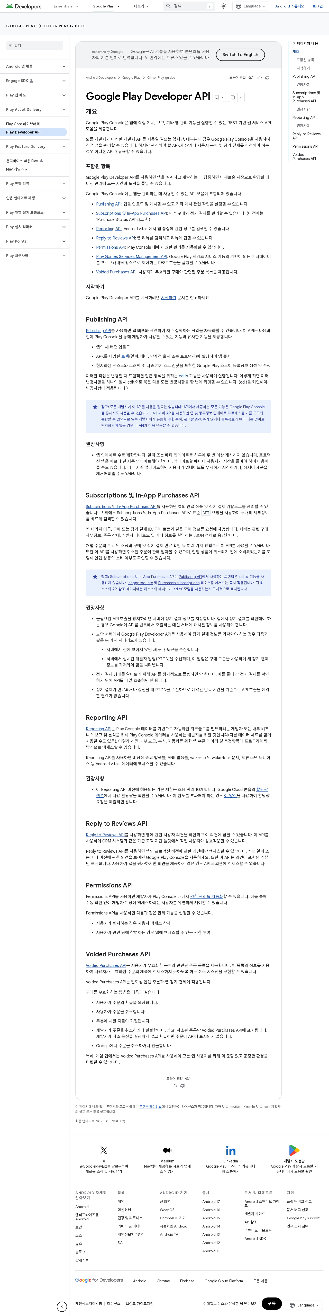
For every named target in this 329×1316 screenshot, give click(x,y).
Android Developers (101, 77)
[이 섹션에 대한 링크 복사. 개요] (102, 112)
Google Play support (303, 1218)
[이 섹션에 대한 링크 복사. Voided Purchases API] (155, 955)
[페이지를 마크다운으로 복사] (232, 97)
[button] (30, 66)
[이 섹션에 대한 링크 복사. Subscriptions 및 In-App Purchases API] (205, 496)
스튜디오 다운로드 (258, 1230)
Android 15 (211, 1218)
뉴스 (78, 1243)
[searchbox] (34, 45)
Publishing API (108, 204)
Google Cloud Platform (224, 1281)
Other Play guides (65, 26)
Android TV (169, 1234)
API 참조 (250, 1222)
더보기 (139, 6)
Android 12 (211, 1242)
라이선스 (114, 1304)
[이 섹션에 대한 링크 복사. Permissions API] (138, 886)
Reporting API (109, 229)
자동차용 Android (173, 1226)
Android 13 (211, 1234)
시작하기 (168, 297)
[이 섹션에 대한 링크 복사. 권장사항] (109, 445)
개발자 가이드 (254, 1214)
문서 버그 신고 (297, 1209)
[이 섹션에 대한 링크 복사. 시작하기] (109, 287)
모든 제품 (260, 1281)
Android (82, 1206)
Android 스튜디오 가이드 (261, 1203)
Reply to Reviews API (115, 238)
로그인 (318, 6)
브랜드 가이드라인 (139, 1304)
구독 (272, 1303)
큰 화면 (165, 1201)
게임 (121, 1201)
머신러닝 (124, 1209)
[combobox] (189, 6)
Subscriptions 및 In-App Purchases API (131, 213)
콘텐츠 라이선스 (150, 1107)
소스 (78, 1235)
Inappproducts (140, 583)
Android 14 (211, 1226)
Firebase (187, 1281)
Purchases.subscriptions (178, 583)
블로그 (80, 1252)
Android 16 (211, 1209)
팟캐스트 (82, 1260)
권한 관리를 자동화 (206, 896)
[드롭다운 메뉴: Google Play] (121, 6)
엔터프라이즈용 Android (87, 1217)
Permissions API (110, 247)
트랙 (125, 356)
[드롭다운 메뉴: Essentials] (79, 6)
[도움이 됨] (259, 78)
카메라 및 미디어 (130, 1226)
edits (183, 376)
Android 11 (211, 1251)
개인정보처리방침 (131, 1234)
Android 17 (211, 1201)
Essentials (63, 6)
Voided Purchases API (116, 272)
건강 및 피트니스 (130, 1218)
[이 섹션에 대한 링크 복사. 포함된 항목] (115, 167)
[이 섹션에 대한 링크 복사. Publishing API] (133, 320)
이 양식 (230, 795)
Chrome (163, 1281)
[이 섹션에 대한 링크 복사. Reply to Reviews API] (152, 824)
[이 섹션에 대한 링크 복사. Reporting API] (132, 718)
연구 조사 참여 (297, 1226)
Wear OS (167, 1209)
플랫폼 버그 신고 (299, 1201)
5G (120, 1242)
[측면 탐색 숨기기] (62, 1307)
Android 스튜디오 (289, 6)
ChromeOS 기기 (173, 1218)
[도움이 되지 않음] (267, 78)
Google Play (103, 6)
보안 (78, 1227)
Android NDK (255, 1238)
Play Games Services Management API (131, 256)
